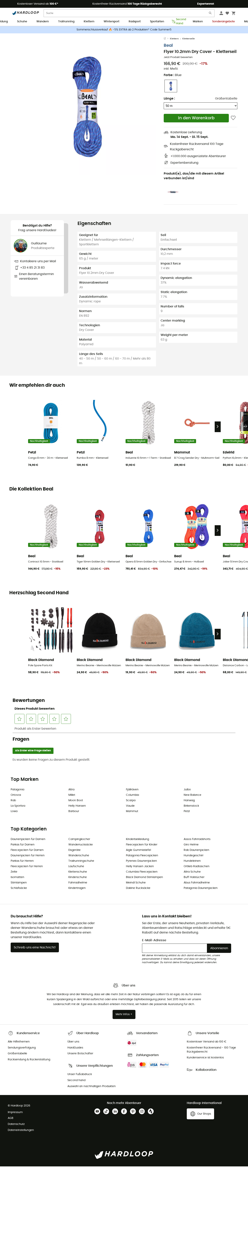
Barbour (73, 811)
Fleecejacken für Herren (27, 866)
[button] (87, 106)
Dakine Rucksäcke (138, 888)
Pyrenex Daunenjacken (141, 861)
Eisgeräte (74, 850)
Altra (71, 789)
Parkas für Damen (22, 844)
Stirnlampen (19, 882)
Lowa (14, 811)
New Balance (192, 795)
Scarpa (130, 800)
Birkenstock (191, 805)
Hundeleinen (192, 861)
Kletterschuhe (77, 871)
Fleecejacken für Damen (27, 850)
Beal (168, 45)
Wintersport (111, 21)
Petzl (187, 811)
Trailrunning (66, 21)
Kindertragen (77, 888)
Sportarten (157, 21)
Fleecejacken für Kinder (141, 844)
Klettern (89, 21)
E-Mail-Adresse (154, 940)
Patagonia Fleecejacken (142, 855)
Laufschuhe (76, 866)
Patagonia (17, 789)
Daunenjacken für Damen (28, 839)
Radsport (135, 21)
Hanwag (189, 800)
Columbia (132, 795)
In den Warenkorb (196, 118)
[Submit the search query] (210, 13)
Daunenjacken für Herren (28, 855)
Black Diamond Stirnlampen (144, 877)
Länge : (169, 98)
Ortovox (16, 795)
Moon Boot (75, 800)
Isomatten (17, 877)
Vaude (130, 805)
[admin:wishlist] (233, 118)
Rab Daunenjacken (196, 850)
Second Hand (179, 21)
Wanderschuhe (78, 855)
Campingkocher (79, 839)
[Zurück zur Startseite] (167, 38)
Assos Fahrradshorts (197, 839)
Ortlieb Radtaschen (196, 866)
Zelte (14, 871)
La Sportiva (18, 805)
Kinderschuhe (77, 877)
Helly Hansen (77, 805)
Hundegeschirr (193, 855)
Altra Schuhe (192, 871)
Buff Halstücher (194, 877)
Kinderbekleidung (137, 839)
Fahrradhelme (77, 882)
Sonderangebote (223, 21)
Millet (71, 795)
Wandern (42, 21)
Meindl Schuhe (136, 882)
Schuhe (22, 21)
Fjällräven (132, 789)
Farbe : (173, 75)
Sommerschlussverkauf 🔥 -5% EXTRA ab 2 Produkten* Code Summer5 (124, 29)
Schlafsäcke (19, 888)
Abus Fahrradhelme (197, 882)
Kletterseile (188, 39)
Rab (13, 800)
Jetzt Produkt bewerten (178, 57)
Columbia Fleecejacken (142, 871)
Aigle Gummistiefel (138, 850)
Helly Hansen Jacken (140, 866)
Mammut (132, 811)
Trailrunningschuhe (81, 861)
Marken (198, 21)
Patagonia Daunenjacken (201, 888)
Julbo (187, 789)
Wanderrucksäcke (80, 844)
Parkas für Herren (22, 861)
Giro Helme (191, 844)
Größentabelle (226, 98)
